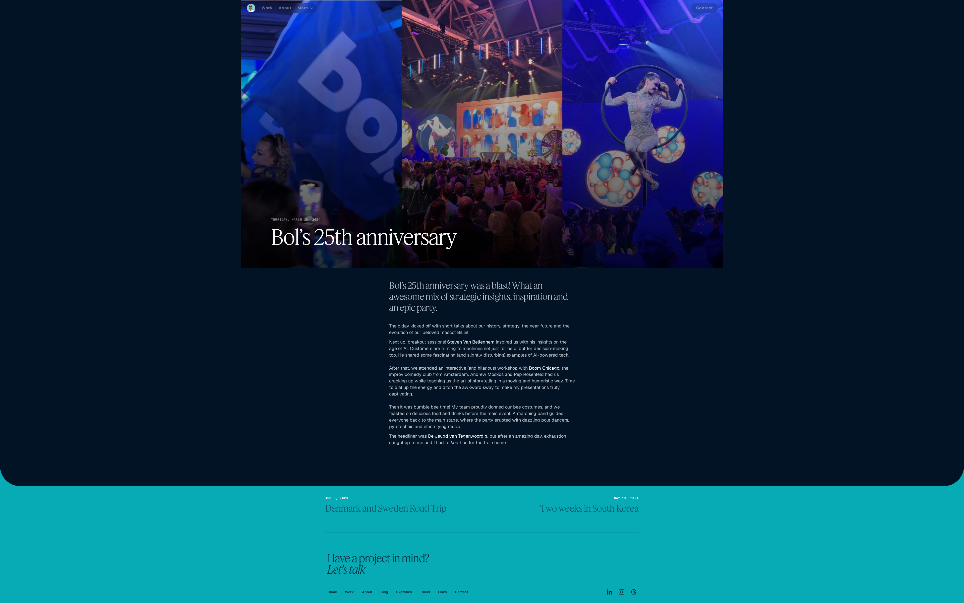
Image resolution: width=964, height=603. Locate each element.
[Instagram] (621, 591)
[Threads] (633, 591)
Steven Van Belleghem (471, 342)
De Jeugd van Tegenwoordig (457, 436)
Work (349, 592)
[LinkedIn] (609, 591)
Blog (384, 592)
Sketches (404, 592)
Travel (425, 592)
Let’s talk (346, 569)
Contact (461, 592)
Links (442, 592)
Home (332, 592)
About (367, 592)
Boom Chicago (544, 368)
